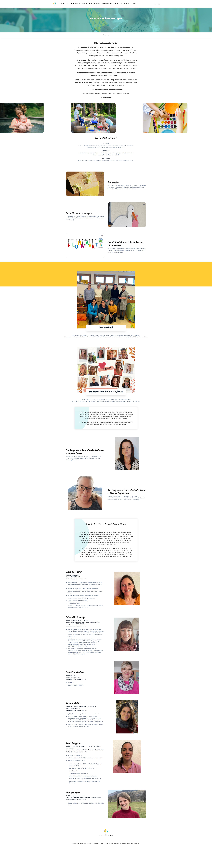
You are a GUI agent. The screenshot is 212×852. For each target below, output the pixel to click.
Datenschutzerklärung (106, 843)
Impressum (137, 843)
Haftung (116, 843)
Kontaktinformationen (126, 843)
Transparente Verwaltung (78, 843)
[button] (155, 4)
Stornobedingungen (93, 843)
